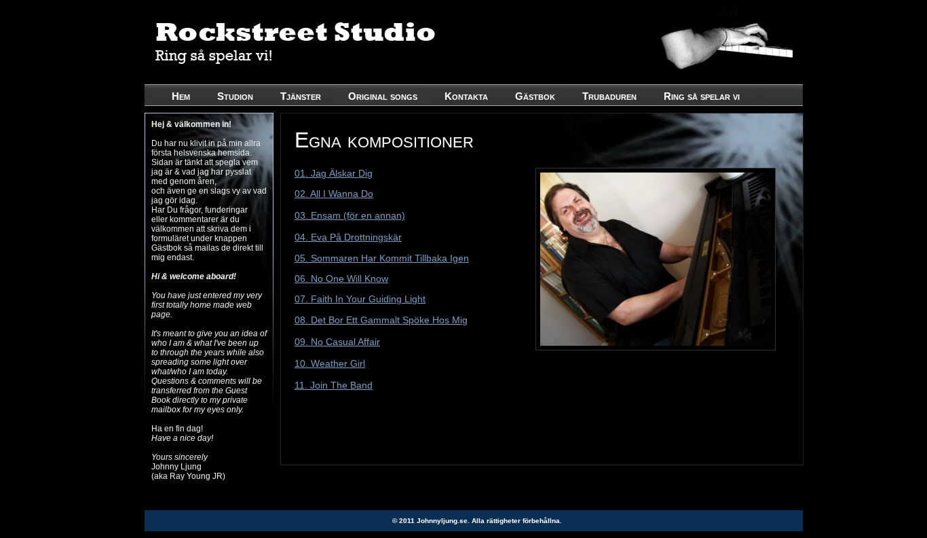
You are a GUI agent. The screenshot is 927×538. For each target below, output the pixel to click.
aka (439, 258)
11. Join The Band (334, 385)
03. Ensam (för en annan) (350, 215)
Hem (181, 96)
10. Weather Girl (330, 363)
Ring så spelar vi (702, 96)
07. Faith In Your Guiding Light (360, 298)
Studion (235, 96)
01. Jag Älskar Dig (334, 173)
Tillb (422, 258)
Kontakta (466, 96)
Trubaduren (609, 96)
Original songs (382, 96)
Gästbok (535, 96)
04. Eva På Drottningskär (348, 237)
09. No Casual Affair (337, 341)
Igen (458, 258)
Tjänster (300, 96)
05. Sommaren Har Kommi (352, 258)
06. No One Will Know (341, 278)
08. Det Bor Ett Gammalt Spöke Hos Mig (381, 320)
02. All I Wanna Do (334, 193)
